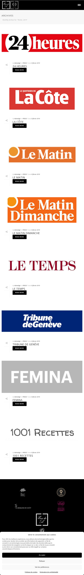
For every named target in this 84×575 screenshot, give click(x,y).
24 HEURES (20, 66)
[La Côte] (42, 99)
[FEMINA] (42, 377)
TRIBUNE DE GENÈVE (26, 344)
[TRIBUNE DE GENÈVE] (42, 321)
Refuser (42, 561)
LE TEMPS (19, 289)
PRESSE (25, 63)
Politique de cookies (31, 572)
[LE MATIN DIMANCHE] (42, 210)
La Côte (18, 122)
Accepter (42, 555)
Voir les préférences (42, 567)
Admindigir (17, 63)
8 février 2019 (36, 63)
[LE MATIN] (42, 154)
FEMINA (17, 400)
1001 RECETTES (23, 455)
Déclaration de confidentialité (49, 572)
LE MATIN (19, 177)
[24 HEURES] (42, 43)
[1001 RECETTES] (42, 432)
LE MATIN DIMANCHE (26, 233)
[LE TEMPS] (42, 265)
